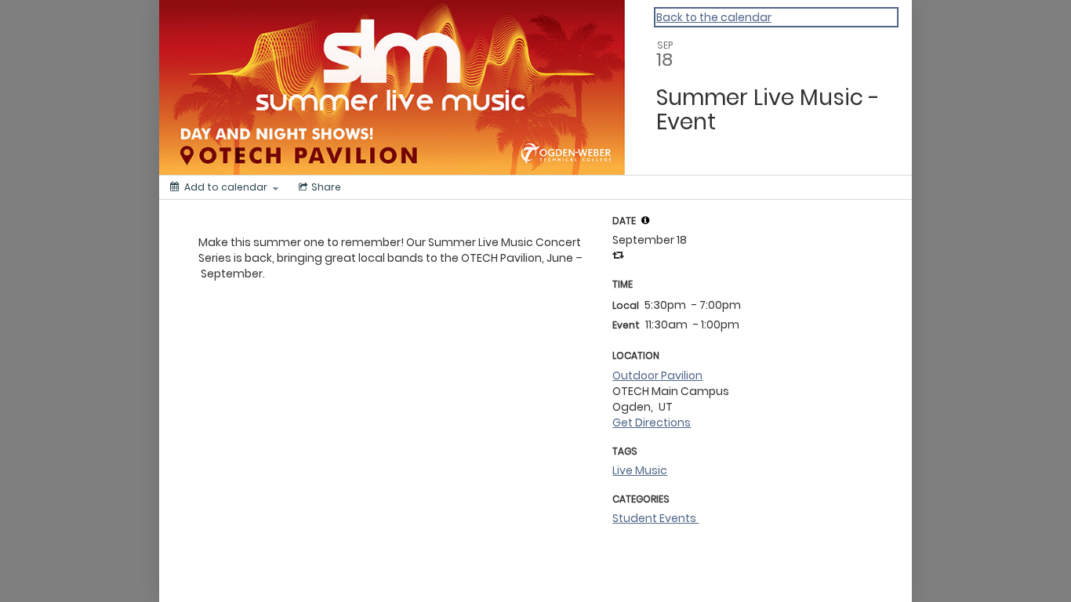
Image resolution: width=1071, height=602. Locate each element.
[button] (645, 220)
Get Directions (651, 422)
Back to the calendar (713, 17)
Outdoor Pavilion (657, 375)
